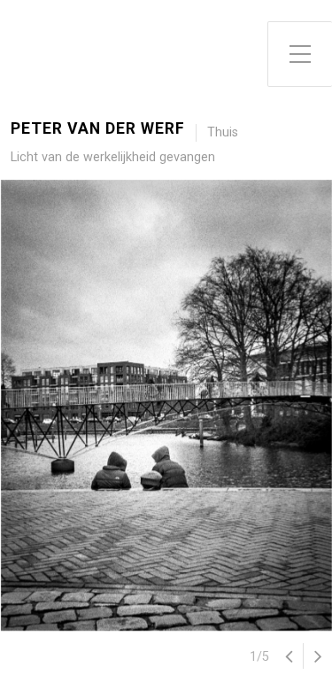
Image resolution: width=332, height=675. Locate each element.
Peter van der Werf (98, 128)
